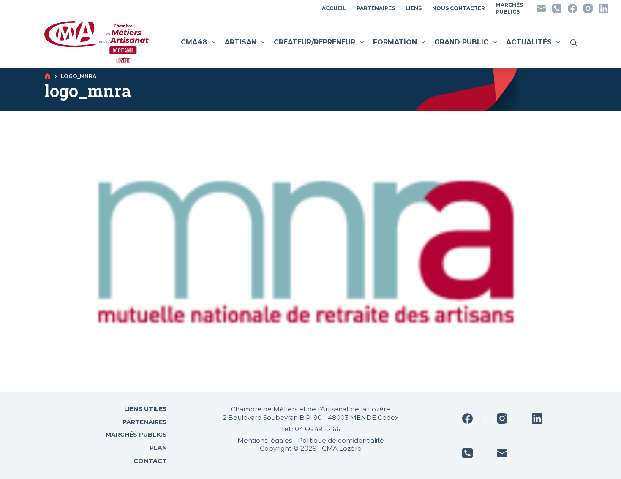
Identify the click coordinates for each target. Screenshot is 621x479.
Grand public (461, 42)
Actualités (529, 42)
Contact (149, 461)
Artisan (240, 42)
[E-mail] (541, 8)
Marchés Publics (136, 434)
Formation (395, 42)
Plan (157, 448)
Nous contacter (458, 8)
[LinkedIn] (603, 8)
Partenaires (376, 8)
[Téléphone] (556, 8)
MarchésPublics (509, 8)
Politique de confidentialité (341, 440)
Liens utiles (145, 409)
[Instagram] (588, 8)
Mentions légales (264, 440)
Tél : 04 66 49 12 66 (310, 429)
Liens (414, 8)
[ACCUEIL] (47, 76)
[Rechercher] (573, 42)
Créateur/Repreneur (314, 42)
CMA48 (194, 42)
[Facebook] (572, 8)
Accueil (334, 8)
